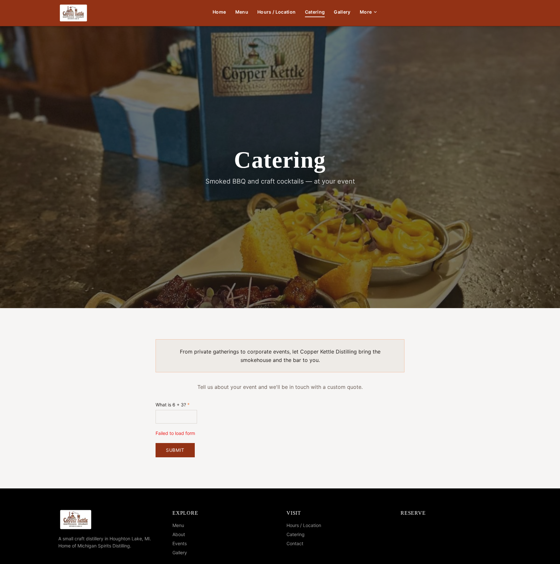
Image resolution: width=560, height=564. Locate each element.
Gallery (342, 12)
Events (179, 543)
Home (219, 12)
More (366, 12)
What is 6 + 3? (173, 404)
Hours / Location (276, 12)
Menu (241, 12)
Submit (175, 450)
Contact (294, 543)
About (178, 534)
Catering (315, 12)
